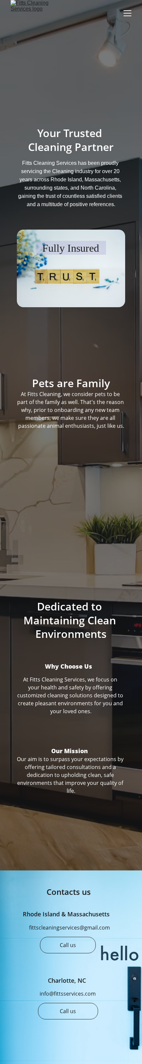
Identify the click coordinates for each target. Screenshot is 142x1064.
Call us (68, 945)
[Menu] (127, 13)
